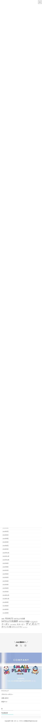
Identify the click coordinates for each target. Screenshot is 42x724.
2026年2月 (5, 545)
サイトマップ (4, 691)
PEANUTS (9, 619)
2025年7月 (5, 570)
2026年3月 (5, 542)
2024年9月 (5, 602)
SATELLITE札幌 (19, 619)
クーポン (5, 624)
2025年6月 (5, 574)
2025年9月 (5, 563)
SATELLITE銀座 (24, 621)
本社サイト (4, 701)
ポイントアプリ (17, 627)
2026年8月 (5, 528)
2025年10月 (6, 560)
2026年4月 (5, 538)
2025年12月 (6, 552)
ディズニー (33, 624)
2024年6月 (5, 606)
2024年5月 (5, 609)
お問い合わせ (4, 698)
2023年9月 (5, 613)
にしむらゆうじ (34, 621)
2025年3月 (5, 584)
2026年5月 (5, 535)
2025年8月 (5, 567)
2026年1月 (5, 549)
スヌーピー (21, 624)
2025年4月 (5, 581)
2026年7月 (5, 531)
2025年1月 (5, 591)
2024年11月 (6, 598)
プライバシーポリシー (7, 694)
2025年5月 (5, 577)
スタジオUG (13, 624)
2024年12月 (6, 595)
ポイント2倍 (6, 627)
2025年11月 (6, 556)
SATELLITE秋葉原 (9, 621)
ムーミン (25, 627)
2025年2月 (5, 588)
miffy (2, 619)
